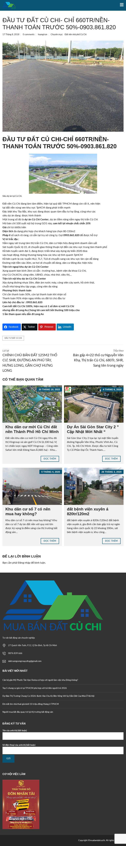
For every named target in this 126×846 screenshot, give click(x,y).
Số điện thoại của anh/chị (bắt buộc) (18, 745)
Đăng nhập (24, 562)
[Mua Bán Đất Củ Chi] (8, 5)
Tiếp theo (98, 358)
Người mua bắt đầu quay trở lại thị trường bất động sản (27, 712)
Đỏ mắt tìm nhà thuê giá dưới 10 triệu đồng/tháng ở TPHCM (30, 704)
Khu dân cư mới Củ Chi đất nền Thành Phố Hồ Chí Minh (32, 429)
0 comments (28, 35)
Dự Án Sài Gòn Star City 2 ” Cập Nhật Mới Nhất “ (93, 429)
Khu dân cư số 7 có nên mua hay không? (27, 511)
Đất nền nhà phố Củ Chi (75, 35)
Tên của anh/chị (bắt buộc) (14, 731)
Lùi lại (29, 361)
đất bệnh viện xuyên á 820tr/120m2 (87, 511)
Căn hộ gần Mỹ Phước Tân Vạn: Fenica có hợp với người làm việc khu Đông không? (40, 680)
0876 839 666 (15, 653)
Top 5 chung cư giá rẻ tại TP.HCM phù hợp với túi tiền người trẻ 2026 (34, 688)
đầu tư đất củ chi (13, 338)
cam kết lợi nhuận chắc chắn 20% (71, 223)
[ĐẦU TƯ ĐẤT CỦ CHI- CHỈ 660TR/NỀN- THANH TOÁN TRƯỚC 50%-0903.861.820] (63, 86)
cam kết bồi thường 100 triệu (57, 310)
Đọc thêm (50, 459)
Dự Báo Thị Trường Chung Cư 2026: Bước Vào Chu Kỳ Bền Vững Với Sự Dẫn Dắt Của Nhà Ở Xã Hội (48, 696)
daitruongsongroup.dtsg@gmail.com (25, 661)
